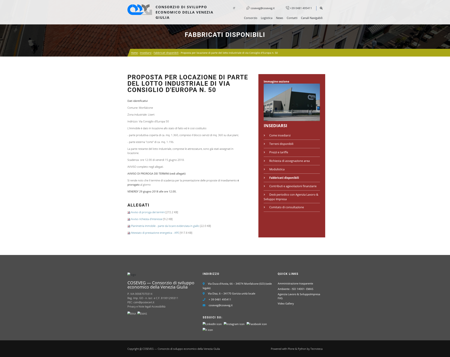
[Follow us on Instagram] (234, 324)
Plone (291, 349)
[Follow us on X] (208, 329)
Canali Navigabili (312, 18)
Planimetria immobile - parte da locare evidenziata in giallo (165, 226)
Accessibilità (158, 306)
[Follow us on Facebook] (257, 324)
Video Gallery (286, 303)
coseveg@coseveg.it (262, 8)
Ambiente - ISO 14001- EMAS (295, 289)
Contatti (292, 18)
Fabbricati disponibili (225, 34)
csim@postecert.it (143, 302)
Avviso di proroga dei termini (148, 212)
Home (134, 52)
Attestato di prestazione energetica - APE (155, 232)
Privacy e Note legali (139, 306)
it (234, 8)
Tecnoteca (316, 349)
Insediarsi (146, 52)
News (279, 18)
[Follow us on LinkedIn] (212, 324)
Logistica (266, 18)
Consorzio (250, 18)
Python (302, 349)
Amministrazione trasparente (295, 283)
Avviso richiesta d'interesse (147, 219)
